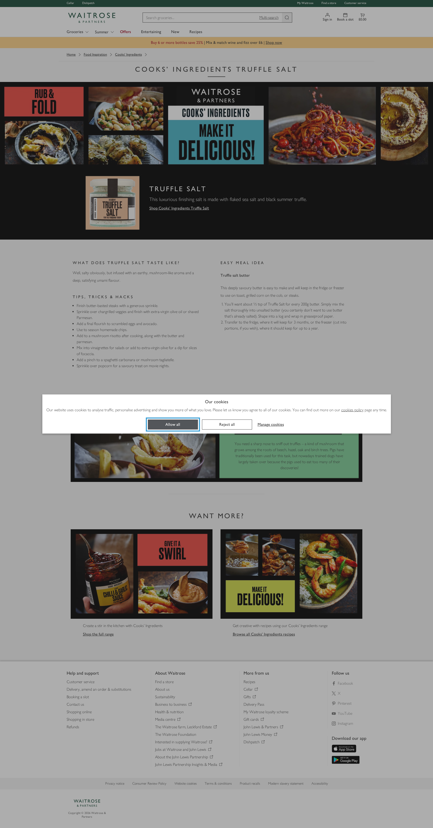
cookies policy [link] (352, 409)
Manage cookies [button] (271, 424)
